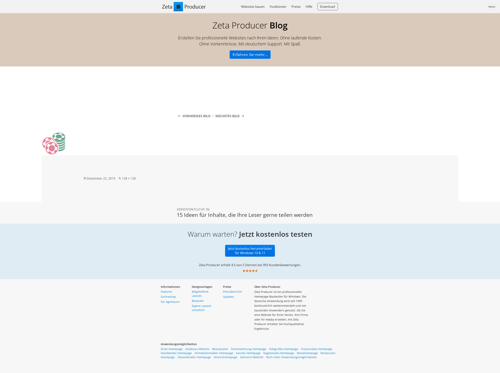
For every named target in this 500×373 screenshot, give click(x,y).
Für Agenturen (170, 302)
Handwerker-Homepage (176, 353)
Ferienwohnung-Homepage (248, 349)
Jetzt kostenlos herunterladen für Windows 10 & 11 (250, 250)
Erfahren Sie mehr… (250, 54)
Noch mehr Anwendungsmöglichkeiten (291, 357)
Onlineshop (168, 297)
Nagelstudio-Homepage (278, 353)
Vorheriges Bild (196, 116)
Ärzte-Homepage (172, 349)
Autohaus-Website (197, 349)
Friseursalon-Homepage (316, 349)
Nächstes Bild (227, 116)
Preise (296, 6)
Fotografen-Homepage (283, 349)
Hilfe (309, 6)
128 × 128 (129, 178)
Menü (491, 6)
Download (327, 6)
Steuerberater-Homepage (194, 357)
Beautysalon (220, 349)
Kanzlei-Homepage (248, 353)
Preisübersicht (232, 291)
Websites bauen (253, 6)
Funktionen (278, 6)
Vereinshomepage (225, 357)
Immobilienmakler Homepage (214, 353)
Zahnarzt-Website (251, 357)
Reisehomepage (307, 353)
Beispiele (198, 301)
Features (166, 291)
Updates (228, 297)
